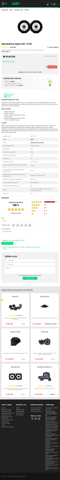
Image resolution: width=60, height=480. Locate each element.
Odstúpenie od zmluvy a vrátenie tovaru (6, 417)
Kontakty (18, 407)
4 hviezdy (26, 225)
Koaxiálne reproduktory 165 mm (33, 247)
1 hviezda (13, 225)
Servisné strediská (5, 423)
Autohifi (11, 9)
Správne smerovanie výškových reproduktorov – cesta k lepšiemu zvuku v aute (51, 413)
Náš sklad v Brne (20, 413)
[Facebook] (32, 418)
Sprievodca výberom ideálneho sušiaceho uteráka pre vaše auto (51, 435)
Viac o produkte (5, 51)
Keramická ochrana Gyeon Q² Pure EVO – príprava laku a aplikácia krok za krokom (51, 426)
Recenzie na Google (35, 409)
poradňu (13, 81)
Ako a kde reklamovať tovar (7, 413)
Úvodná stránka (4, 9)
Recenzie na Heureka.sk (36, 407)
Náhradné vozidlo (20, 411)
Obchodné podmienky (6, 409)
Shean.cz (24, 476)
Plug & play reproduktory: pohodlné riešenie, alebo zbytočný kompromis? (51, 418)
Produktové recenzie (6, 415)
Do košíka (53, 67)
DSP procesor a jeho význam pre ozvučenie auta (51, 422)
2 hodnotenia (13, 47)
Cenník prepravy (5, 421)
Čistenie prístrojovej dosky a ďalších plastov (51, 459)
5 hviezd (30, 225)
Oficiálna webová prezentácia (37, 142)
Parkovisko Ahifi (19, 415)
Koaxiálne (27, 9)
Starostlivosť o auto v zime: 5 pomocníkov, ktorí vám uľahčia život (51, 430)
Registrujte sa (22, 72)
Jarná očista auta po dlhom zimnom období (51, 456)
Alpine (32, 139)
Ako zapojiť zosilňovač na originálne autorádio (51, 462)
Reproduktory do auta (18, 9)
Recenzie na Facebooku (36, 411)
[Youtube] (39, 418)
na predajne (20, 85)
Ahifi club (3, 407)
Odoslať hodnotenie (7, 243)
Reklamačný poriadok (6, 411)
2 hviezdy (17, 225)
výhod (40, 72)
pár (46, 67)
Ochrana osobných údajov (7, 419)
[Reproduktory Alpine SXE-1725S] (30, 27)
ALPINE (5, 249)
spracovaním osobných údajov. (16, 240)
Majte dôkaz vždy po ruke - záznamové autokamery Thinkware (51, 440)
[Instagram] (35, 418)
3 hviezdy (22, 225)
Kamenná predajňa (20, 409)
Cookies (3, 425)
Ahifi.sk (15, 476)
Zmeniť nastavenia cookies (7, 426)
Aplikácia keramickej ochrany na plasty (50, 449)
